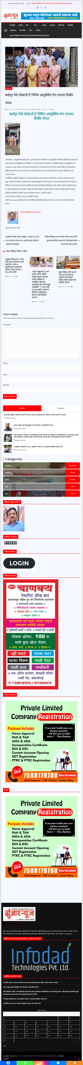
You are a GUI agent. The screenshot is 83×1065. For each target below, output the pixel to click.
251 (72, 465)
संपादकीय (70, 25)
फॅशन (30, 30)
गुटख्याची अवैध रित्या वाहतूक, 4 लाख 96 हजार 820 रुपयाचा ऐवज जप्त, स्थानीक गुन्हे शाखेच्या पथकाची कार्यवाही (22, 240)
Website (6, 385)
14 (49, 1027)
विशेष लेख (61, 25)
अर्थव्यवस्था (13, 30)
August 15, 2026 (21, 440)
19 (27, 1031)
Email (5, 374)
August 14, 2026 (21, 450)
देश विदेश (12, 25)
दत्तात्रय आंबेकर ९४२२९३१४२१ (23, 109)
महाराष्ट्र (21, 25)
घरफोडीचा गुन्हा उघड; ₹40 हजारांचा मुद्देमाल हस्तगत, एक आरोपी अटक (22, 1003)
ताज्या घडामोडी (8, 88)
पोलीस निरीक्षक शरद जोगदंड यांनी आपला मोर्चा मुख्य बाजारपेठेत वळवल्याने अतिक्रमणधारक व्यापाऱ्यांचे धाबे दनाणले (61, 240)
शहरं (35, 25)
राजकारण (52, 25)
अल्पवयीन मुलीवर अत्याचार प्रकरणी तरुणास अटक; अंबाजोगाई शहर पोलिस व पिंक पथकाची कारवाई (35, 415)
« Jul (4, 1046)
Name (6, 363)
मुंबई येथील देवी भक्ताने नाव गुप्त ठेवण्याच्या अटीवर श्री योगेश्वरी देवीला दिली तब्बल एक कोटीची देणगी (67, 277)
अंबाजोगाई (8, 466)
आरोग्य (44, 25)
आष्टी (6, 487)
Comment (7, 324)
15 (60, 1027)
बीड (27, 25)
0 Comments (43, 109)
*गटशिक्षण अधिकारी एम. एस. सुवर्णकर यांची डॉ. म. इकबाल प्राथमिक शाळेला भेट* (52, 3)
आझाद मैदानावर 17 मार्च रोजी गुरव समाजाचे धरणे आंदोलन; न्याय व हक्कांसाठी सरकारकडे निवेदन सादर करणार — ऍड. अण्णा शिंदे (14, 266)
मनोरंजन (38, 30)
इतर (6, 494)
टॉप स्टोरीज (23, 30)
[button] (29, 25)
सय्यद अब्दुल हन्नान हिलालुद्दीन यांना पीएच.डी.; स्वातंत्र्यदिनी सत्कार (33, 425)
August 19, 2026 (11, 418)
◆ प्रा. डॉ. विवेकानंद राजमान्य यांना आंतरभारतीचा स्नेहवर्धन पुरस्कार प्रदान (29, 35)
